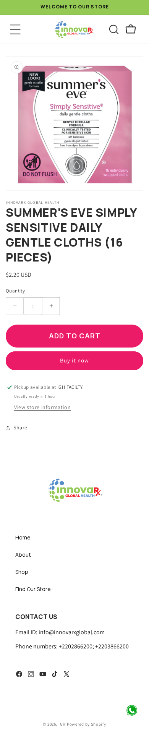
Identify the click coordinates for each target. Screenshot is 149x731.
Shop (21, 571)
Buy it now (74, 360)
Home (23, 537)
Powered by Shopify (86, 724)
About (23, 554)
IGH (62, 724)
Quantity (15, 291)
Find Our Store (33, 589)
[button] (15, 29)
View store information (42, 407)
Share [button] (20, 427)
